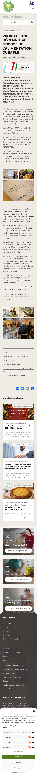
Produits (6, 627)
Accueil (5, 15)
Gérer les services (18, 751)
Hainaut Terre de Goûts (11, 639)
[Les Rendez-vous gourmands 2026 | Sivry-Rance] (18, 412)
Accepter (18, 757)
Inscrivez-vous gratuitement (18, 551)
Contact (6, 656)
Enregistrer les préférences (18, 768)
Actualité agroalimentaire (13, 31)
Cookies (6, 681)
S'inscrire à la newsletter (18, 579)
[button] (34, 711)
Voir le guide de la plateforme (18, 608)
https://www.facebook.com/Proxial (15, 375)
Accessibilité (7, 689)
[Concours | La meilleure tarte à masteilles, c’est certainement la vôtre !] (18, 491)
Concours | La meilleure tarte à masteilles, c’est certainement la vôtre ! (18, 507)
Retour (16, 22)
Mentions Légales (9, 673)
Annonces (6, 635)
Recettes (6, 631)
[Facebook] (18, 389)
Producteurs (7, 623)
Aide (4, 660)
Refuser (18, 762)
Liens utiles (6, 643)
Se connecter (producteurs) (13, 665)
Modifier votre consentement (13, 685)
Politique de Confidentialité (18, 772)
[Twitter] (22, 389)
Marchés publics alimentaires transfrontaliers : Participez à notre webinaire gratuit (18, 466)
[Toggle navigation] (33, 9)
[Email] (27, 389)
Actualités (14, 15)
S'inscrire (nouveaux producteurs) (15, 669)
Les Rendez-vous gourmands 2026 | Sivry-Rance (18, 427)
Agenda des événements (11, 652)
